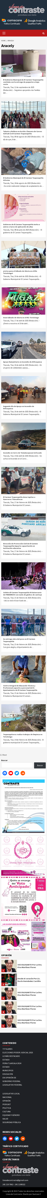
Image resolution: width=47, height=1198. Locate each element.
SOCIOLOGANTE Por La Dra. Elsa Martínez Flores (30, 965)
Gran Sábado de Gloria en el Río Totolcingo (21, 317)
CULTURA (7, 1111)
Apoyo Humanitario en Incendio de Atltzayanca (22, 362)
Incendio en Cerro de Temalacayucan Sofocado (22, 453)
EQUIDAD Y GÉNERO (11, 1115)
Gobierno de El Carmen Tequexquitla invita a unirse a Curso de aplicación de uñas (21, 225)
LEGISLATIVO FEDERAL (12, 1085)
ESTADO (6, 1059)
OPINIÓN (7, 1101)
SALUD (5, 1118)
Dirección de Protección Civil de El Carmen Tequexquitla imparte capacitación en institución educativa (20, 546)
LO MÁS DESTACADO (11, 1056)
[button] (16, 936)
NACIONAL (7, 1097)
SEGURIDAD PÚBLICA (12, 1122)
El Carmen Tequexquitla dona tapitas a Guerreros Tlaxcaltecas (19, 498)
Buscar (4, 760)
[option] (23, 967)
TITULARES (7, 1049)
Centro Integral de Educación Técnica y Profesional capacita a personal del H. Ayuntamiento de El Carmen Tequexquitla (20, 688)
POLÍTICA (7, 1108)
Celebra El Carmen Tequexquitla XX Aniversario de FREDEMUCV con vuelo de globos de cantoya (22, 593)
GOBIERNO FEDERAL (11, 1081)
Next (5, 755)
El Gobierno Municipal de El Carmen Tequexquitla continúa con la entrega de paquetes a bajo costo (23, 82)
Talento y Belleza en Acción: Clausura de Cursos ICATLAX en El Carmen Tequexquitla (22, 132)
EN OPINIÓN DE (9, 1077)
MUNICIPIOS (8, 1070)
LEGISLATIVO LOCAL (11, 1093)
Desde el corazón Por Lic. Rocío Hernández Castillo (29, 979)
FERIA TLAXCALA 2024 (12, 1063)
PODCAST (7, 1104)
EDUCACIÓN (8, 1074)
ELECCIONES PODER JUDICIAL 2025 (18, 1052)
